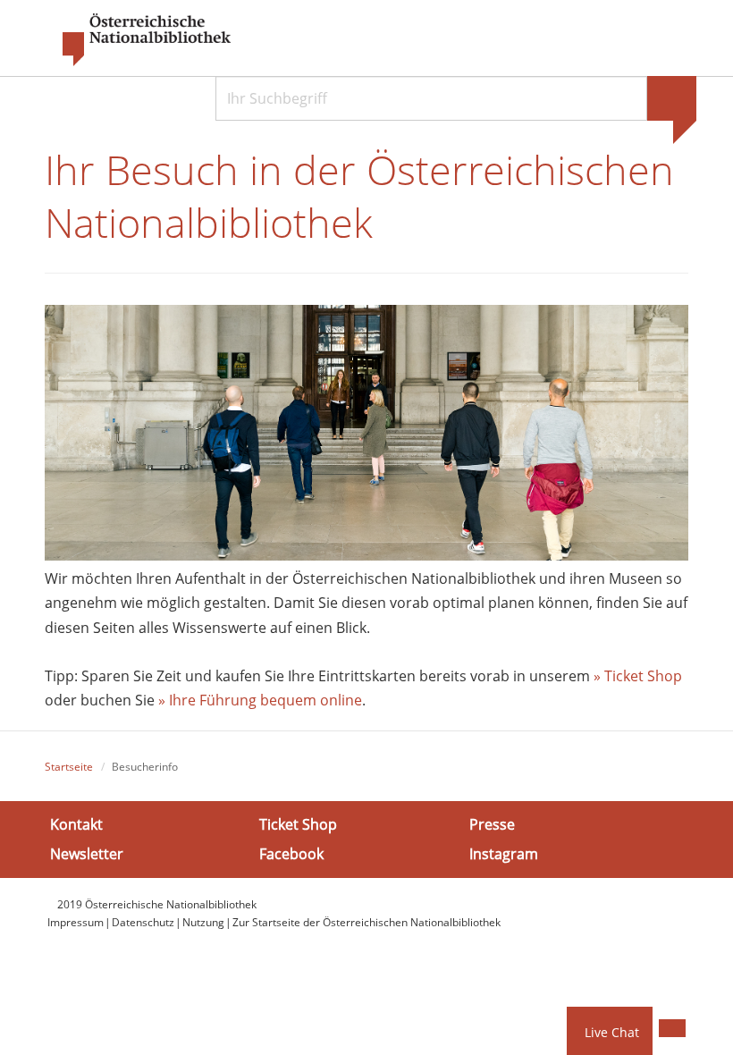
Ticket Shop (298, 823)
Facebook (291, 854)
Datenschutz (143, 922)
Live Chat (612, 1032)
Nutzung (203, 922)
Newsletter (86, 854)
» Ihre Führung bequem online (258, 700)
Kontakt (76, 823)
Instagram (503, 854)
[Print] (672, 1028)
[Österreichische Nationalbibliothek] (138, 40)
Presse (492, 823)
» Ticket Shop (638, 676)
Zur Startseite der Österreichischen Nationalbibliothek (366, 922)
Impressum (75, 922)
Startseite (69, 766)
